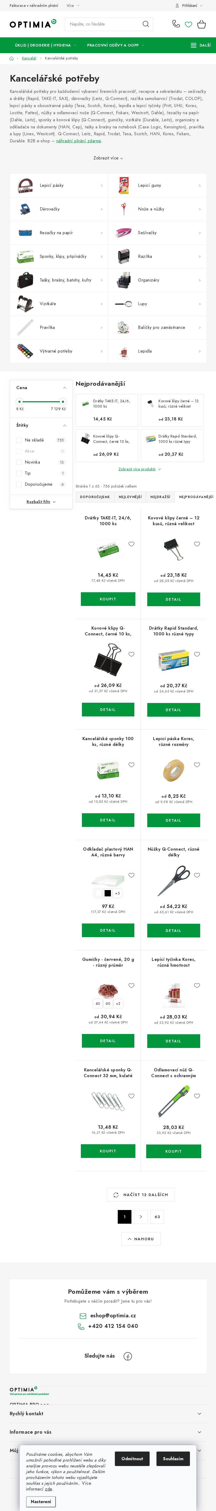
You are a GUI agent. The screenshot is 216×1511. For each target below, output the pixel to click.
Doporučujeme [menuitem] (95, 497)
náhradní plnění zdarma (78, 141)
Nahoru (144, 1239)
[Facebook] (128, 1356)
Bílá (98, 893)
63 (157, 1216)
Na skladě (44, 440)
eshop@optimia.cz (113, 1315)
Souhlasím (173, 1459)
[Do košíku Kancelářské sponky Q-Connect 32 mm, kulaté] (108, 1151)
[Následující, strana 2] (141, 1217)
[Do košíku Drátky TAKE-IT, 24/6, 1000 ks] (108, 599)
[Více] (201, 45)
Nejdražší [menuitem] (160, 497)
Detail (173, 599)
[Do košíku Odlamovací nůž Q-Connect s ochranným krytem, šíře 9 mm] (173, 1151)
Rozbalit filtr (38, 501)
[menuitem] (46, 45)
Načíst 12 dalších (145, 1194)
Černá (108, 893)
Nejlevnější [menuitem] (130, 497)
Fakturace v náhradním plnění (34, 5)
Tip (44, 473)
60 (108, 1003)
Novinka (44, 462)
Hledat (146, 24)
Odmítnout (132, 1459)
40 (98, 1003)
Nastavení (41, 1502)
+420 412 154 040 (177, 24)
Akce (44, 451)
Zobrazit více (106, 158)
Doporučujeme (44, 484)
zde (48, 1489)
